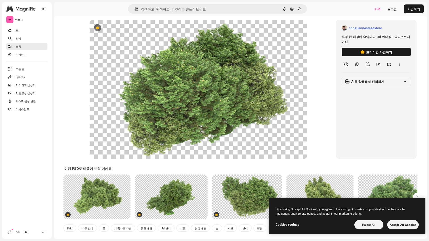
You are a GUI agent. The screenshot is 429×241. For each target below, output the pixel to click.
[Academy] (17, 232)
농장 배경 (200, 228)
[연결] (9, 232)
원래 (115, 28)
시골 (182, 228)
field (69, 228)
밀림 (260, 228)
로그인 (392, 9)
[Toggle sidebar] (43, 8)
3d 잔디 (166, 228)
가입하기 (414, 9)
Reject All (369, 224)
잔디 (245, 228)
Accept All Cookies (403, 224)
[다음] (417, 197)
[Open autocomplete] (134, 9)
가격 (377, 9)
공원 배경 (146, 228)
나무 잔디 (87, 228)
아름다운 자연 (123, 228)
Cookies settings (287, 224)
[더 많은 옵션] (399, 64)
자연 (230, 228)
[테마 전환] (25, 232)
